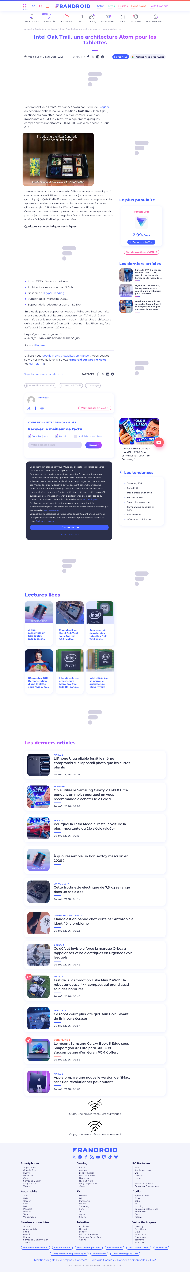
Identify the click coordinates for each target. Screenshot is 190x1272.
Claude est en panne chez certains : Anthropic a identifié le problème (93, 921)
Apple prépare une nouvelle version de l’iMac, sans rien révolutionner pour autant (92, 1079)
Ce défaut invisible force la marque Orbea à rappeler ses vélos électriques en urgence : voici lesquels (93, 953)
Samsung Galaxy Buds (146, 1209)
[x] (29, 408)
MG (25, 1206)
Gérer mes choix (69, 534)
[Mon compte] (47, 6)
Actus (100, 6)
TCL (81, 1211)
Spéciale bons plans (90, 436)
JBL (137, 1203)
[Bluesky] (116, 1157)
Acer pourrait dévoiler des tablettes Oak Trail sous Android (98, 635)
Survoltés (60, 883)
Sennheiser (140, 1211)
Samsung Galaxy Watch (35, 1239)
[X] (74, 1157)
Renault (27, 1211)
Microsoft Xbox (87, 1175)
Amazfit (27, 1226)
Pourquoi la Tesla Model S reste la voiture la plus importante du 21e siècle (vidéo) (90, 826)
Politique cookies (45, 521)
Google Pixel (29, 1170)
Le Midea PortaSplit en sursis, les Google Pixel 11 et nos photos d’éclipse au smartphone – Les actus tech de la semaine (148, 308)
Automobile (29, 1191)
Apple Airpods (142, 1195)
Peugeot (27, 1209)
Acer (137, 1167)
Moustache (140, 1234)
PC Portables (141, 1163)
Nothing (139, 1206)
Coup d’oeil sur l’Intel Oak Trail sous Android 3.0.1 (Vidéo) (68, 634)
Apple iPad (84, 1226)
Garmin (27, 1234)
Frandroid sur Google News (87, 359)
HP (136, 1180)
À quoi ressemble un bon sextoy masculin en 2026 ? (36, 634)
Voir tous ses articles (93, 408)
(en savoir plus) (90, 499)
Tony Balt (43, 397)
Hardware (52, 29)
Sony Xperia (29, 1183)
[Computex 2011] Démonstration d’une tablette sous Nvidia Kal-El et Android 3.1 (38, 683)
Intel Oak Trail (72, 385)
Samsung (84, 1206)
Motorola (28, 1175)
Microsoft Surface (144, 1183)
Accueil (28, 29)
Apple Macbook (143, 1170)
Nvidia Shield (86, 1180)
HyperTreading (54, 293)
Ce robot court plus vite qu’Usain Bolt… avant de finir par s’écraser (91, 1016)
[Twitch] (104, 1157)
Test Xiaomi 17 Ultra (138, 1247)
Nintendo (84, 1178)
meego (94, 385)
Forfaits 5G (132, 488)
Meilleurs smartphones (139, 492)
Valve (82, 1186)
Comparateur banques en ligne (69, 1253)
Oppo (26, 1178)
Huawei (27, 1173)
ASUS (82, 1167)
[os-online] (42, 408)
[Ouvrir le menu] (25, 6)
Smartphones (30, 1163)
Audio (136, 1191)
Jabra (137, 1201)
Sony (81, 1209)
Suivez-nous (120, 57)
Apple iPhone (30, 1167)
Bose (137, 1198)
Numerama (36, 363)
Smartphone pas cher (139, 502)
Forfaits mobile (135, 497)
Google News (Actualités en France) (66, 355)
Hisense (83, 1195)
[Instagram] (80, 1157)
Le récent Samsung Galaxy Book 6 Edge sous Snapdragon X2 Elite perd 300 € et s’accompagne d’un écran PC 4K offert (91, 1048)
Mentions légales (45, 1260)
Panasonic (84, 1201)
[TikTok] (110, 1157)
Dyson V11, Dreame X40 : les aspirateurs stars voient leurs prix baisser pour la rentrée (148, 289)
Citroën (27, 1201)
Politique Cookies (102, 1260)
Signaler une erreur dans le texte (43, 374)
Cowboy (139, 1226)
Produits (39, 29)
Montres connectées (35, 1222)
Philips (82, 1203)
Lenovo (138, 1175)
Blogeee (104, 107)
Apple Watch (30, 1229)
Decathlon (140, 1229)
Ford (25, 1203)
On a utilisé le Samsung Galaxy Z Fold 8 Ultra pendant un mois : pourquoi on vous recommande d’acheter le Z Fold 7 (91, 794)
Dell (137, 1173)
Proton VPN (141, 211)
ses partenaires (52, 510)
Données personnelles (132, 1260)
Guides (123, 6)
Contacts (81, 1260)
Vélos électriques (144, 1222)
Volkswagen (29, 1217)
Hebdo (62, 436)
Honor (138, 1178)
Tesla (25, 1214)
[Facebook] (86, 1157)
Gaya (137, 1231)
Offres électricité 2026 (139, 519)
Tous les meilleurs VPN (140, 252)
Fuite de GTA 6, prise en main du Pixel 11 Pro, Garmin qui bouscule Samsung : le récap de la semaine (148, 275)
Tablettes (83, 1222)
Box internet (134, 514)
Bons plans (138, 6)
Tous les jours (39, 436)
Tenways (139, 1239)
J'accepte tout (71, 527)
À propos (66, 1260)
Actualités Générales (41, 385)
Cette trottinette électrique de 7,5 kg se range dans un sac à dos (92, 889)
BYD (25, 1198)
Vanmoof (139, 1242)
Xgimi (82, 1214)
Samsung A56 (134, 483)
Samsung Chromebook (147, 1186)
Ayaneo (83, 1170)
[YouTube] (98, 1157)
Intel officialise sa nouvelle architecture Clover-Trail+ (99, 682)
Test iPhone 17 (114, 1247)
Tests (111, 6)
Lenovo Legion (86, 1173)
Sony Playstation (88, 1183)
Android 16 (161, 1247)
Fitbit (26, 1231)
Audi (25, 1195)
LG (80, 1198)
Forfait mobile (159, 6)
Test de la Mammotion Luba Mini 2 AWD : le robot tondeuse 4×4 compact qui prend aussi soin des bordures (91, 984)
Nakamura (140, 1237)
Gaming (82, 1163)
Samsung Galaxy (32, 1180)
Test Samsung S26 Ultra (125, 1253)
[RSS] (92, 1157)
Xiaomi (27, 1186)
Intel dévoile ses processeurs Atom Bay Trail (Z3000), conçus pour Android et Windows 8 (69, 683)
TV (78, 1191)
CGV (153, 1260)
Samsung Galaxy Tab (90, 1237)
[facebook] (35, 408)
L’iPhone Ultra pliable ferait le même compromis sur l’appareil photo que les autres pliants (92, 762)
